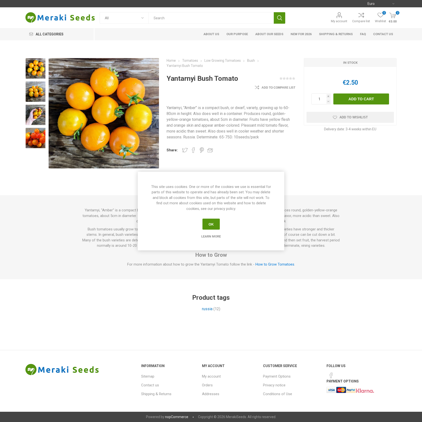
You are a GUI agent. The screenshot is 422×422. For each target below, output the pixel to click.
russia (207, 309)
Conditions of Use (277, 394)
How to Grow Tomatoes (274, 264)
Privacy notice (274, 385)
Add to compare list (278, 87)
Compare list (361, 21)
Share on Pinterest (201, 150)
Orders (207, 385)
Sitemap (147, 376)
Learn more (211, 236)
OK (211, 224)
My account (339, 21)
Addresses (210, 394)
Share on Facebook (193, 150)
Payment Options (277, 376)
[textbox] (211, 18)
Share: (172, 150)
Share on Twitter (185, 150)
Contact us (150, 385)
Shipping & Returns (156, 394)
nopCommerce (176, 417)
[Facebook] (331, 375)
